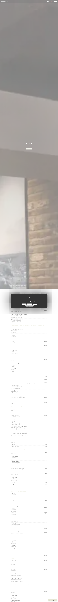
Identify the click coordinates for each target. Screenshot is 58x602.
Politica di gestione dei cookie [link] (29, 306)
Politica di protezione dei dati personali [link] (29, 305)
